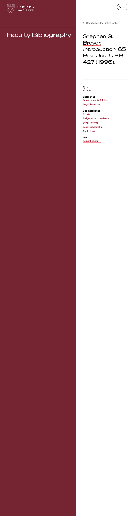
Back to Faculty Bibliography (102, 23)
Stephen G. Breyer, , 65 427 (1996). (104, 49)
